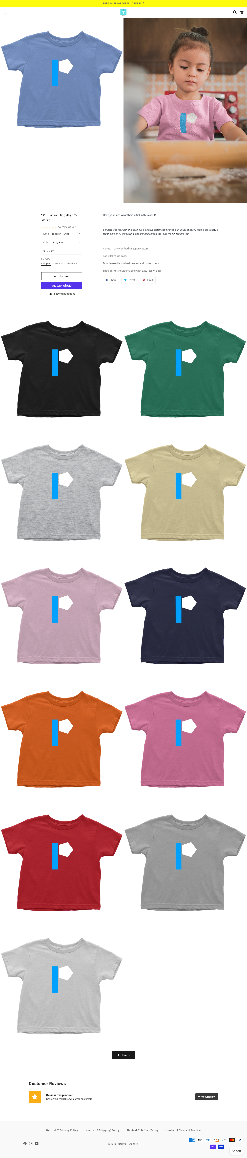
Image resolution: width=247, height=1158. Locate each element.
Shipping (46, 263)
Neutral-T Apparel (128, 1143)
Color (46, 242)
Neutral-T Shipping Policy (103, 1130)
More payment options (62, 293)
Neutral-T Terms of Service (183, 1130)
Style (46, 233)
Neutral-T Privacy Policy (62, 1130)
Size (45, 251)
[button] (58, 227)
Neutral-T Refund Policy (142, 1130)
